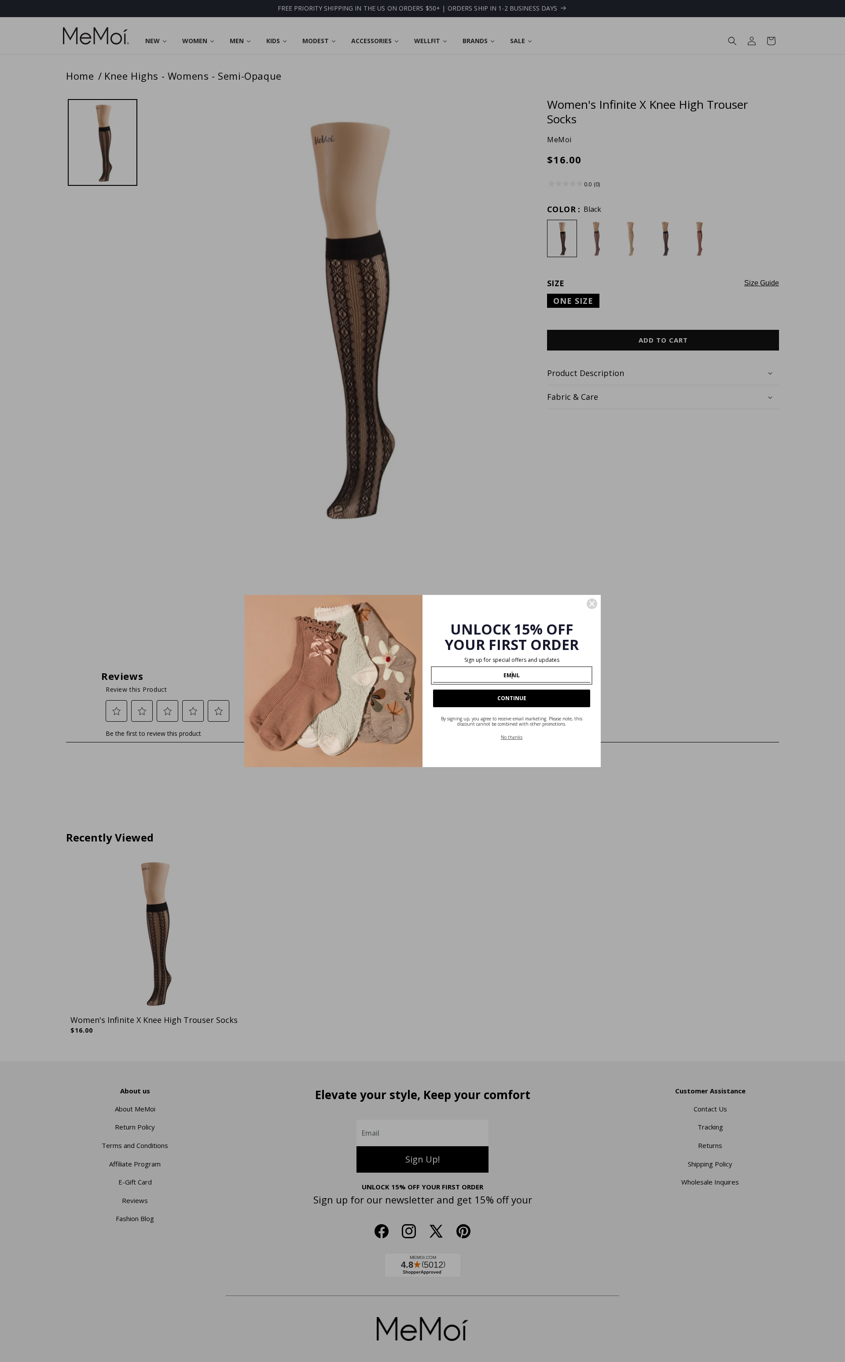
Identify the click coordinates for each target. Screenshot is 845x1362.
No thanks (511, 737)
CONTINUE (511, 698)
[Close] (592, 603)
